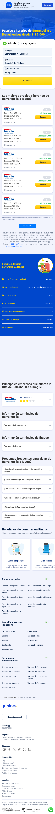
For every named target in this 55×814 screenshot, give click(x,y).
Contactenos (6, 796)
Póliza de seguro (8, 791)
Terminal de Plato (9, 676)
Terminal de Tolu (8, 688)
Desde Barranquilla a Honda (39, 590)
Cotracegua (32, 631)
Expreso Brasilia (8, 631)
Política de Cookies (8, 793)
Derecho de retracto (8, 786)
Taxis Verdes (32, 640)
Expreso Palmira (34, 636)
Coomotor (6, 636)
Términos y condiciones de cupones (14, 768)
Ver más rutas (27, 226)
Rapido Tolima (7, 649)
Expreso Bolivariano (35, 645)
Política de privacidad (9, 773)
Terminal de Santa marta (37, 667)
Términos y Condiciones (10, 783)
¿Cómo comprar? (8, 763)
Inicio (6, 697)
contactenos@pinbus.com (12, 246)
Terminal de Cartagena (36, 672)
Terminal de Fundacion (11, 672)
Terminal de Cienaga (10, 667)
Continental (6, 645)
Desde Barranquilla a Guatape (39, 586)
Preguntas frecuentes (9, 771)
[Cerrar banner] (3, 5)
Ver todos (48, 579)
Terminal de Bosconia (10, 683)
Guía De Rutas (14, 697)
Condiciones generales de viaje (12, 788)
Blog (3, 761)
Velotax (5, 640)
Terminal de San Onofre (37, 683)
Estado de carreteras (9, 766)
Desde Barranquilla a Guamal (13, 586)
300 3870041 (17, 244)
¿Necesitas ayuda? (14, 717)
